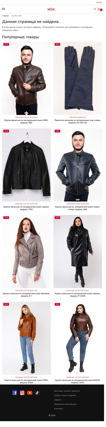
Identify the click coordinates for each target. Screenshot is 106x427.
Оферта (57, 400)
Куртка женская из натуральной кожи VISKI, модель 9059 (26, 381)
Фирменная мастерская (65, 404)
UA (97, 2)
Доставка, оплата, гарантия (67, 391)
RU (101, 2)
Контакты (58, 408)
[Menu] (6, 9)
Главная (5, 16)
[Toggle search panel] (95, 9)
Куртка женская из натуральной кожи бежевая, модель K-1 (26, 294)
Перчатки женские (78, 117)
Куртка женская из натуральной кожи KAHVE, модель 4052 (77, 381)
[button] (99, 9)
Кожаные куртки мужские (26, 117)
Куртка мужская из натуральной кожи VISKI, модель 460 (26, 121)
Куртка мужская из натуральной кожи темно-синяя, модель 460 (77, 208)
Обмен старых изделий (65, 395)
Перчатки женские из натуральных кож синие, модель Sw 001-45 (78, 121)
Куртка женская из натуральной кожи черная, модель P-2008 (77, 294)
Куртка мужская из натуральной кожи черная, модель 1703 (26, 208)
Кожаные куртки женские (26, 290)
